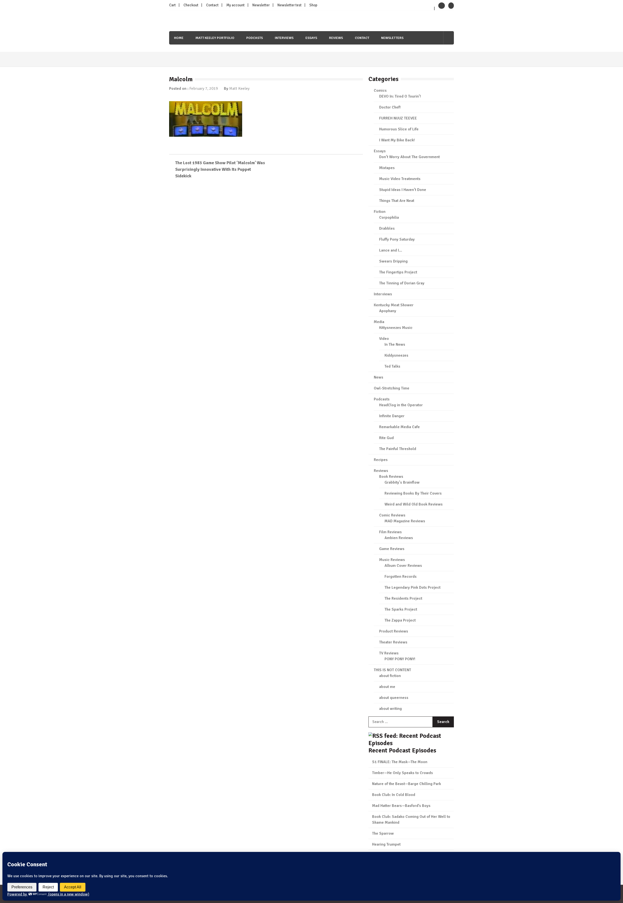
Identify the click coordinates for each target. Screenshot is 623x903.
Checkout (190, 5)
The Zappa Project (400, 620)
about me (387, 686)
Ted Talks (392, 366)
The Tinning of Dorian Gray (401, 283)
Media (379, 321)
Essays (311, 38)
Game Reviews (391, 548)
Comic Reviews (392, 515)
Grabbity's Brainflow (402, 482)
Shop (313, 5)
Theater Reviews (393, 642)
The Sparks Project (401, 609)
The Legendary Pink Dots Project (412, 587)
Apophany (387, 310)
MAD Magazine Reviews (405, 521)
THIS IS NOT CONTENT (392, 670)
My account (235, 5)
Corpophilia (389, 217)
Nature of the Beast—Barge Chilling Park (406, 783)
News (378, 377)
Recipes (381, 459)
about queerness (393, 697)
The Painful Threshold (397, 448)
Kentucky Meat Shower (393, 305)
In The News (395, 344)
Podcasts (254, 38)
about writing (390, 708)
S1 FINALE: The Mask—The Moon (399, 761)
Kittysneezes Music (395, 327)
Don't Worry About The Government (409, 156)
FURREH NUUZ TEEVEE (398, 118)
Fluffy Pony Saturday (397, 239)
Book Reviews (391, 476)
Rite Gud (386, 437)
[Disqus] (266, 253)
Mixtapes (387, 167)
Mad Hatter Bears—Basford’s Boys (401, 805)
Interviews (284, 38)
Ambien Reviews (399, 537)
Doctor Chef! (390, 107)
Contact (212, 5)
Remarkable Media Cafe (399, 426)
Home (178, 38)
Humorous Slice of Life (399, 129)
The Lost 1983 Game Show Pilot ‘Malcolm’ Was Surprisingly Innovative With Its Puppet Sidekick (220, 169)
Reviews (336, 38)
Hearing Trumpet (386, 844)
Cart (172, 5)
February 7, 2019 (203, 88)
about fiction (390, 675)
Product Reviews (393, 631)
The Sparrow (383, 833)
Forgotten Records (401, 576)
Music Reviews (392, 559)
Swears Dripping (393, 261)
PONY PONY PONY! (400, 659)
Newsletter (261, 5)
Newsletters (392, 38)
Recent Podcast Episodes (402, 750)
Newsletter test (289, 5)
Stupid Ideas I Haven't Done (402, 189)
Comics (380, 90)
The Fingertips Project (398, 272)
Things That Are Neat (396, 200)
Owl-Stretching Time (391, 388)
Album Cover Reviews (403, 565)
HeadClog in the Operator (401, 405)
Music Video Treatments (400, 178)
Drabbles (387, 228)
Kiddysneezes (396, 355)
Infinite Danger (391, 416)
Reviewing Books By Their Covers (413, 493)
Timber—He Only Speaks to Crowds (402, 772)
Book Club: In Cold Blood (393, 794)
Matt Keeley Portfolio (214, 38)
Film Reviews (390, 532)
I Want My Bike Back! (397, 140)
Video (384, 338)
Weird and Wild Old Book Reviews (414, 504)
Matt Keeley (239, 88)
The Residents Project (403, 598)
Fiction (379, 211)
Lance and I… (390, 250)
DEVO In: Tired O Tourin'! (400, 96)
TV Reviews (389, 653)
